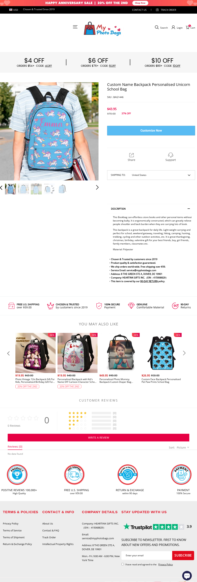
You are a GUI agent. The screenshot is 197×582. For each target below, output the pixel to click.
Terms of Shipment (14, 537)
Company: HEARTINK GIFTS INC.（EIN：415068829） (100, 525)
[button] (8, 130)
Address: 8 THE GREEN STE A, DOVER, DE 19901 (98, 547)
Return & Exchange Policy (17, 544)
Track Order (168, 10)
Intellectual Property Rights (57, 544)
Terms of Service (12, 530)
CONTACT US (139, 10)
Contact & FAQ (50, 530)
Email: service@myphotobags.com (98, 536)
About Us (47, 523)
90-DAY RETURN (149, 281)
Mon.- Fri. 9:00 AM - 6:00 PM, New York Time (101, 558)
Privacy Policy (10, 523)
